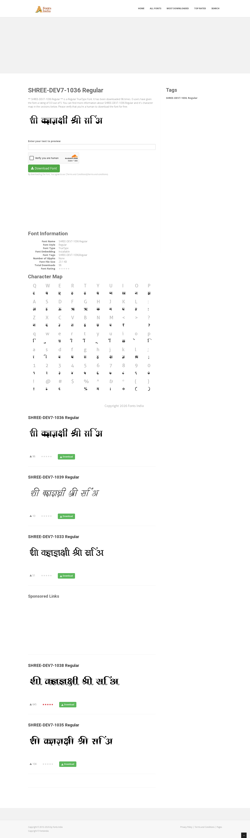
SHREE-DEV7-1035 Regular (53, 725)
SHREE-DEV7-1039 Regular (53, 477)
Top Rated (200, 8)
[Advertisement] (125, 44)
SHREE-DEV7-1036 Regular (53, 417)
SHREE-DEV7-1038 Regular (53, 665)
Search (215, 8)
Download (68, 456)
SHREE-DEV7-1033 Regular (53, 536)
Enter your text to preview (44, 141)
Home (141, 8)
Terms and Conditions (204, 827)
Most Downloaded (178, 8)
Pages (219, 827)
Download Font (45, 168)
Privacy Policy (186, 827)
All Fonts (155, 8)
